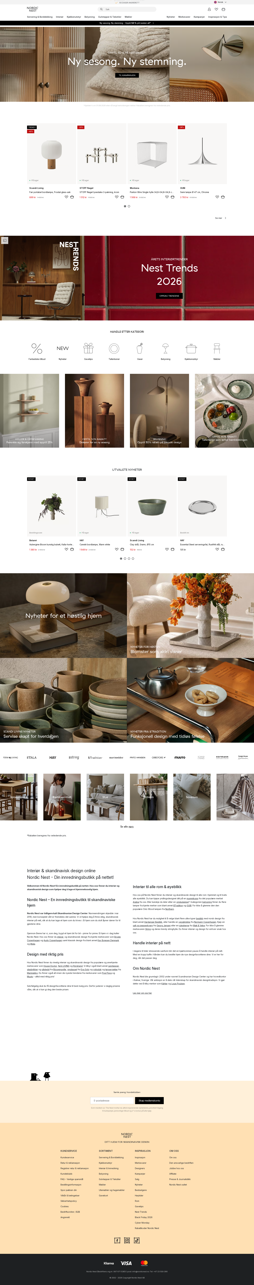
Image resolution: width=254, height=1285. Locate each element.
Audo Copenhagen (53, 940)
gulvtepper (113, 966)
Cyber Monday (142, 1222)
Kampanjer (199, 17)
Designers (140, 1168)
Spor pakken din (69, 1190)
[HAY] (52, 757)
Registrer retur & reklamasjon (75, 1168)
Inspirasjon (140, 1157)
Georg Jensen (164, 925)
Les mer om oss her (142, 993)
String (148, 929)
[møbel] (217, 348)
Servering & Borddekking (39, 17)
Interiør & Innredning (108, 1168)
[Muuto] (179, 757)
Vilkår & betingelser (70, 1195)
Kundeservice (67, 1157)
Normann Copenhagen (205, 922)
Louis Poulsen (178, 983)
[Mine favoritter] (216, 9)
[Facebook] (117, 1240)
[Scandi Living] (201, 757)
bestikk (199, 918)
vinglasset (72, 969)
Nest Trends (141, 1212)
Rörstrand (78, 966)
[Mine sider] (209, 9)
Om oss (173, 1157)
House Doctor (50, 966)
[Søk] (101, 9)
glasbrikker (32, 969)
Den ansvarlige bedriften (181, 1163)
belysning (207, 902)
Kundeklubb (66, 1173)
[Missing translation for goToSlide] (129, 206)
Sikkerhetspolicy (69, 1201)
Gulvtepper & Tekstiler (109, 17)
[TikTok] (137, 1240)
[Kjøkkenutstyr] (191, 348)
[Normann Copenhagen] (222, 757)
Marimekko (32, 973)
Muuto (30, 976)
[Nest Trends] (42, 278)
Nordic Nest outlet (178, 1184)
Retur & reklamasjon (70, 1163)
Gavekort (103, 1195)
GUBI (189, 905)
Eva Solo (85, 969)
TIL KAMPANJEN (127, 75)
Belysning (90, 17)
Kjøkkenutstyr (74, 17)
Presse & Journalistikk (180, 1179)
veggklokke (184, 922)
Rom (137, 1201)
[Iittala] (31, 757)
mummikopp (192, 898)
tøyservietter (111, 969)
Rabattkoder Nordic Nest (147, 1228)
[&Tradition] (95, 757)
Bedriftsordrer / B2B (70, 1212)
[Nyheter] (63, 348)
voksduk (97, 969)
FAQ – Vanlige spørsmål (72, 1179)
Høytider (139, 1195)
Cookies (65, 1206)
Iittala (32, 944)
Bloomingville (59, 969)
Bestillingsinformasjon (71, 1184)
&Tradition (178, 905)
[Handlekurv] (223, 9)
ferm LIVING (63, 966)
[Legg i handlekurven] (72, 197)
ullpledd (46, 969)
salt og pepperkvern (143, 925)
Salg (137, 1179)
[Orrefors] (158, 757)
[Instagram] (127, 1240)
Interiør (59, 17)
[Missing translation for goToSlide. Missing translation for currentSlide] (125, 206)
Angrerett (65, 1217)
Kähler (164, 983)
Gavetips (139, 1206)
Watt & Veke (199, 925)
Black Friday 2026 (143, 1217)
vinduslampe (182, 902)
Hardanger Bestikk (153, 922)
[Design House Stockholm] (243, 757)
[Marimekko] (116, 757)
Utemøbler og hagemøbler (112, 1190)
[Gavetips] (88, 348)
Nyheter (171, 17)
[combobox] (220, 2)
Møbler (128, 17)
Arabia (136, 902)
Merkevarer (184, 17)
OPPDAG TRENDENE (169, 296)
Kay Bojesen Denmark (108, 940)
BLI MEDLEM (119, 2)
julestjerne (184, 925)
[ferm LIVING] (10, 757)
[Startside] (32, 9)
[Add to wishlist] (66, 197)
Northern (169, 909)
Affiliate (172, 1173)
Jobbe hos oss (176, 1168)
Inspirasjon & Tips (217, 17)
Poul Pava (107, 973)
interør (60, 937)
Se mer (218, 218)
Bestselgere (141, 1190)
